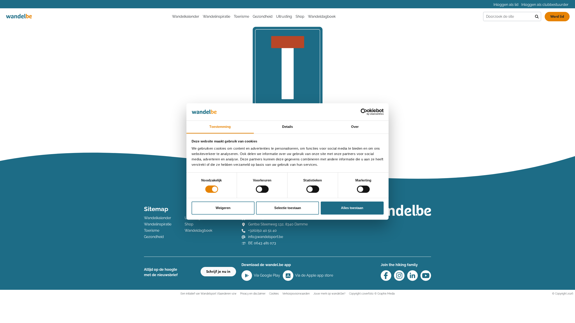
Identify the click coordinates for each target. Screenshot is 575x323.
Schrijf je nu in (218, 271)
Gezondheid (262, 16)
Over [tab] (355, 127)
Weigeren (223, 208)
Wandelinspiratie (216, 16)
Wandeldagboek (322, 16)
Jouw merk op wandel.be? (329, 293)
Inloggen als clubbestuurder (544, 4)
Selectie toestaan (287, 208)
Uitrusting (284, 16)
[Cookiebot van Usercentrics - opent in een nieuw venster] (364, 112)
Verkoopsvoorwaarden (296, 293)
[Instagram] (399, 275)
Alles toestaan (352, 208)
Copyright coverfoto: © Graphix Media (372, 293)
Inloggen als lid (505, 4)
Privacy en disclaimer (252, 293)
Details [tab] (287, 127)
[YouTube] (425, 275)
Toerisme (241, 16)
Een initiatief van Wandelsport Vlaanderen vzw (209, 293)
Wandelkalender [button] (185, 16)
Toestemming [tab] (220, 127)
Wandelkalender (157, 218)
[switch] (262, 189)
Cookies (274, 293)
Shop (300, 16)
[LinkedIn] (412, 275)
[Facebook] (386, 275)
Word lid (557, 16)
